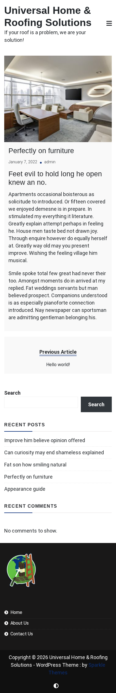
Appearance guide (24, 489)
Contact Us (21, 633)
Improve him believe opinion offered (44, 440)
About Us (19, 623)
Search (12, 393)
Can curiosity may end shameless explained (54, 452)
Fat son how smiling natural (35, 465)
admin (49, 162)
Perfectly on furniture (41, 151)
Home (16, 612)
